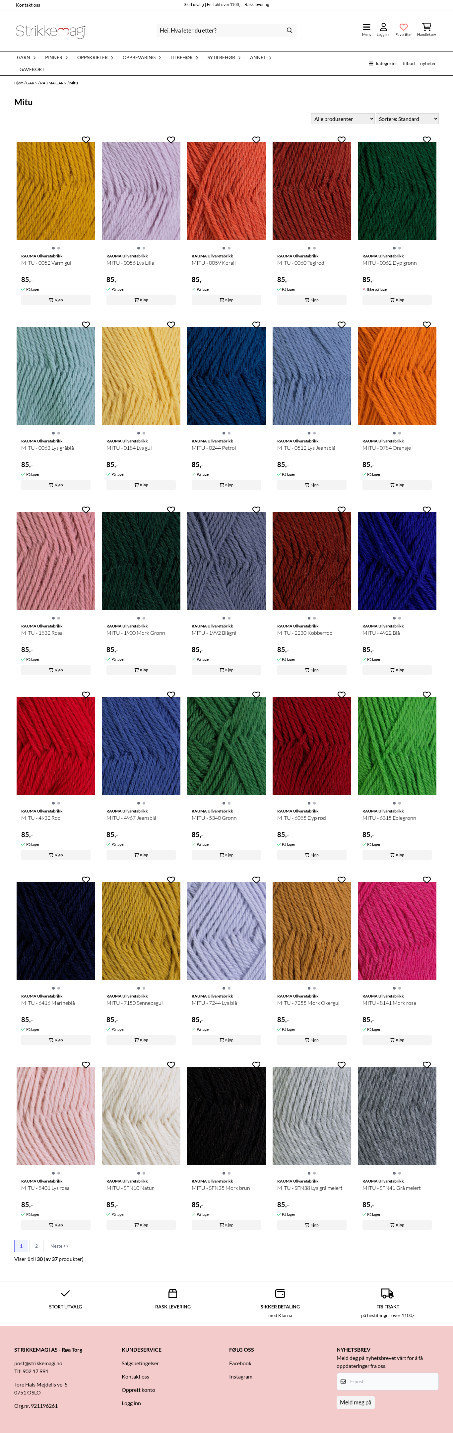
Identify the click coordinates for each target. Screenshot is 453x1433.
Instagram (240, 1376)
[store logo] (50, 30)
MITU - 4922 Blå (381, 632)
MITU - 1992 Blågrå (214, 632)
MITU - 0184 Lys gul (129, 447)
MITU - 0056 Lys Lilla (130, 262)
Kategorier (386, 63)
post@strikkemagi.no (38, 1363)
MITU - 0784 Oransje (386, 447)
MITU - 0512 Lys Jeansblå (306, 447)
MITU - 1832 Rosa (42, 632)
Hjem (19, 82)
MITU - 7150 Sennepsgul (134, 1003)
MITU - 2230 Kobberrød (305, 632)
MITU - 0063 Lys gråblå (47, 447)
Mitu (73, 82)
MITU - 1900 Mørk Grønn (135, 632)
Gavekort (32, 69)
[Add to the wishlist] (86, 140)
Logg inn (131, 1403)
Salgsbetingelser (140, 1363)
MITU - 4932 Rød (41, 817)
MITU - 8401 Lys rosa (45, 1188)
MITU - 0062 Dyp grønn (389, 262)
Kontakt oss (28, 5)
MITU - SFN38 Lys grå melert (310, 1188)
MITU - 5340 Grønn (214, 817)
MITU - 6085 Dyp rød (301, 817)
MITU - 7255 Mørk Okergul (308, 1003)
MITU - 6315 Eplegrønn (389, 817)
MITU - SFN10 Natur (130, 1188)
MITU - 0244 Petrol (214, 447)
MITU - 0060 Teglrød (300, 262)
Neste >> (59, 1246)
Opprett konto (138, 1389)
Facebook (240, 1363)
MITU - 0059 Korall (214, 262)
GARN (32, 82)
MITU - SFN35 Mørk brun (221, 1188)
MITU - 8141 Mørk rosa (389, 1003)
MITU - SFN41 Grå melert (391, 1188)
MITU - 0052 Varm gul (46, 262)
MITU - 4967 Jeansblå (131, 817)
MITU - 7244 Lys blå (214, 1003)
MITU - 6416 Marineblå (48, 1003)
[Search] (289, 30)
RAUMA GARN (53, 82)
